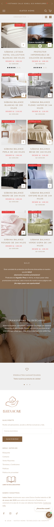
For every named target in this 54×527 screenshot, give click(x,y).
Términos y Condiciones (11, 464)
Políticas (6, 468)
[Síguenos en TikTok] (17, 513)
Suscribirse (12, 439)
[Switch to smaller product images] (50, 17)
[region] (27, 374)
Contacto (6, 457)
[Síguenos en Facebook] (4, 513)
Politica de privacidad (10, 472)
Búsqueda (6, 453)
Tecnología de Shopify (37, 521)
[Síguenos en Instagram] (10, 513)
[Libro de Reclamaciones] (27, 481)
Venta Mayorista (8, 461)
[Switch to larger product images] (46, 17)
